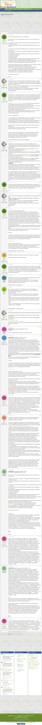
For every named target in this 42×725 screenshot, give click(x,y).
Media (15, 9)
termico (36, 667)
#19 (40, 566)
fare (33, 654)
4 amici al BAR (5, 667)
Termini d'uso (28, 714)
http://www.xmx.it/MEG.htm (17, 103)
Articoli (6, 9)
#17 (40, 469)
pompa (36, 662)
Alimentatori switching (12, 320)
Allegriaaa (4, 662)
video (38, 668)
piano (33, 662)
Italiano (4, 714)
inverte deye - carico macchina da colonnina (7, 687)
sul (37, 666)
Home (39, 714)
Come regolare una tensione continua (16, 321)
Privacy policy (33, 714)
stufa (35, 666)
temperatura (31, 667)
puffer (30, 664)
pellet (30, 662)
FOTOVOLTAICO (5, 694)
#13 (40, 327)
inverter (30, 659)
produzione (38, 663)
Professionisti (26, 9)
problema (34, 663)
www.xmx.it (10, 68)
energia (30, 654)
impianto (34, 658)
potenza (30, 663)
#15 (40, 395)
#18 (40, 536)
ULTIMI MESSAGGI (4, 652)
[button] (12, 9)
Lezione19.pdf (11, 241)
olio (29, 660)
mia (36, 659)
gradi (38, 655)
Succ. (5, 32)
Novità (10, 9)
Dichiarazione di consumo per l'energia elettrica (8, 680)
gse (29, 658)
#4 (40, 142)
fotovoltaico (32, 656)
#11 (40, 287)
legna (34, 659)
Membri (19, 9)
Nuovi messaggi (3, 10)
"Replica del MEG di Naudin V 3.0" (29, 151)
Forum (2, 9)
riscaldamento (35, 664)
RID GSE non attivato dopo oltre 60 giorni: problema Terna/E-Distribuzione (7, 670)
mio (38, 659)
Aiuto (36, 714)
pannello (36, 660)
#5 (40, 182)
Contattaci (23, 714)
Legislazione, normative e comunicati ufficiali (6, 685)
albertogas (3, 15)
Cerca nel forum (8, 10)
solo (32, 666)
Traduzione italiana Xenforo (21, 720)
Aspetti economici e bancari (7, 660)
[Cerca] (40, 9)
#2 (40, 79)
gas (36, 655)
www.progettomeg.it (26, 156)
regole (36, 668)
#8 (40, 253)
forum (36, 654)
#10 (40, 275)
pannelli (33, 661)
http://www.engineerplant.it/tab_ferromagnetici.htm (19, 426)
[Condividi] (39, 35)
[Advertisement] (21, 24)
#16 (40, 415)
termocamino (32, 668)
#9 (40, 264)
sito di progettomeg (15, 85)
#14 (40, 335)
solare (30, 666)
